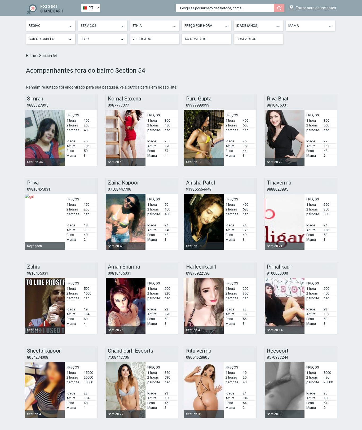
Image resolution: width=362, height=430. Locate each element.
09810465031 (38, 189)
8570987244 (277, 357)
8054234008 (37, 357)
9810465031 (277, 105)
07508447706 (119, 189)
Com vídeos (246, 39)
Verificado (142, 39)
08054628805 (197, 357)
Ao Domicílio (195, 39)
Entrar (316, 8)
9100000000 (277, 273)
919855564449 (198, 189)
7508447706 (118, 357)
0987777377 (118, 105)
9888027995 (37, 105)
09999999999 (197, 105)
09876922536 (197, 273)
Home (31, 56)
